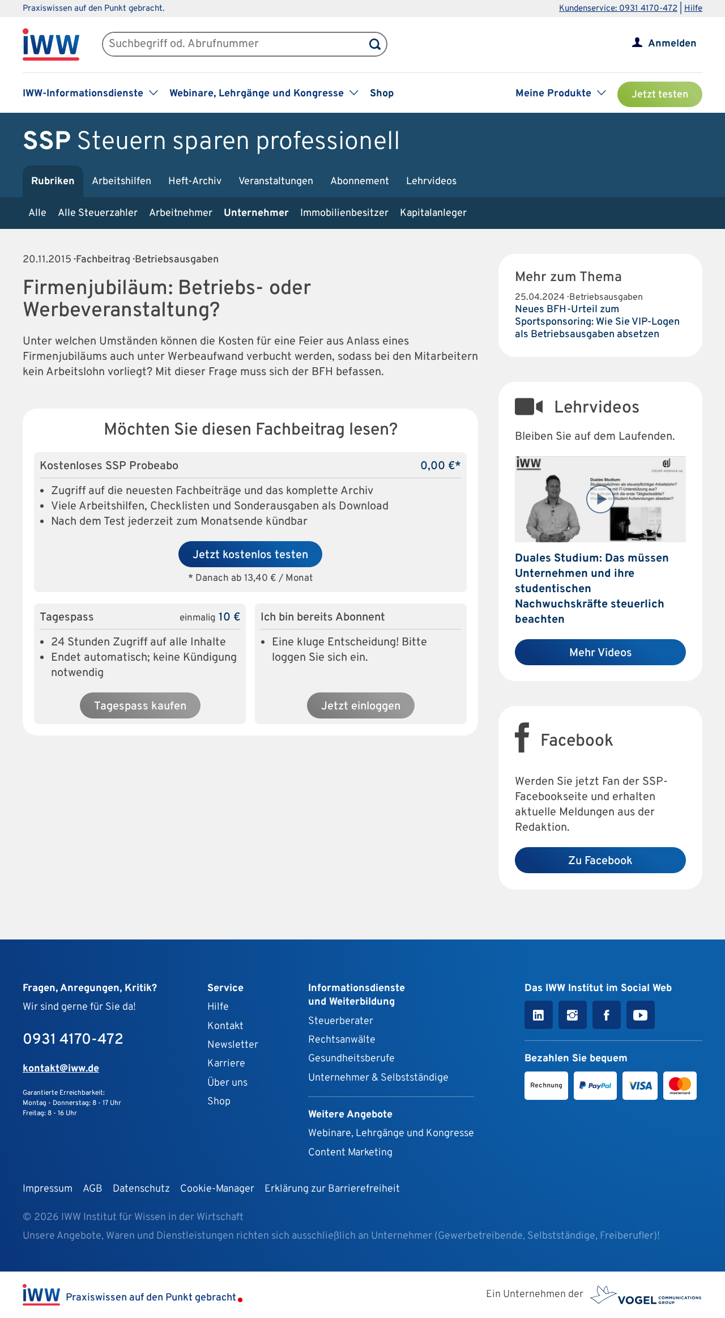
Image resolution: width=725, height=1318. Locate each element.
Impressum (47, 1189)
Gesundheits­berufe (351, 1058)
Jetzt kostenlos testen (250, 555)
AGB (93, 1189)
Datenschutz (141, 1189)
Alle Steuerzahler (98, 213)
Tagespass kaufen (140, 706)
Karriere (226, 1063)
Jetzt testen (660, 94)
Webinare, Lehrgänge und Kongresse (391, 1133)
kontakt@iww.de (61, 1068)
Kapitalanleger (433, 213)
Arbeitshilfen (121, 181)
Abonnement (359, 181)
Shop (382, 93)
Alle (37, 213)
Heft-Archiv (194, 181)
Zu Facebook (600, 861)
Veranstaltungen (275, 181)
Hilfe (693, 8)
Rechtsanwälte (342, 1040)
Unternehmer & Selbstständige (378, 1078)
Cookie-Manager (217, 1189)
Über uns (227, 1083)
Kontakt (225, 1026)
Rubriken (53, 181)
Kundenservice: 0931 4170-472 (618, 8)
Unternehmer (256, 213)
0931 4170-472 (73, 1040)
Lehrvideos (431, 181)
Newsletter (232, 1045)
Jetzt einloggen (360, 706)
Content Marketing (350, 1152)
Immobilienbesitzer (344, 213)
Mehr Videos (600, 653)
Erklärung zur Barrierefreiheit (332, 1189)
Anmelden (672, 43)
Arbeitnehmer (180, 213)
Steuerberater (340, 1021)
